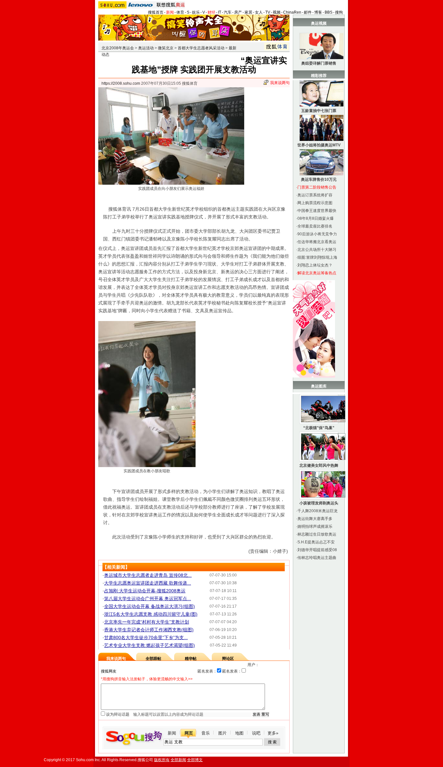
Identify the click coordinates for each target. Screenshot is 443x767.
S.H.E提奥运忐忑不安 (316, 542)
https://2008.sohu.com (121, 83)
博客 (318, 12)
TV (267, 12)
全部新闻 (178, 760)
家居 (248, 12)
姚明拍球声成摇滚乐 (314, 526)
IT (219, 12)
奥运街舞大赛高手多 (314, 518)
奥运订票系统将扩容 (314, 195)
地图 (239, 733)
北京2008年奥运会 (118, 48)
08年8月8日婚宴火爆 (315, 218)
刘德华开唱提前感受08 (317, 550)
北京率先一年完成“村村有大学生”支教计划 (146, 622)
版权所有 (162, 760)
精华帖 (191, 658)
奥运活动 (146, 48)
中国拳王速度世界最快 (316, 210)
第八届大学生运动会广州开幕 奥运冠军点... (147, 598)
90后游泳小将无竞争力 (317, 234)
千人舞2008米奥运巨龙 (317, 511)
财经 (211, 12)
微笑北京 (166, 48)
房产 (238, 12)
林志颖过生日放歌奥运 (316, 534)
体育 (180, 12)
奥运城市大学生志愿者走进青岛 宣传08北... (148, 575)
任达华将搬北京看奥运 (316, 242)
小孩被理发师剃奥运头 (318, 503)
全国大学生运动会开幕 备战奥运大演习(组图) (149, 606)
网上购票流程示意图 (314, 203)
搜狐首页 (155, 12)
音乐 (205, 733)
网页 (189, 733)
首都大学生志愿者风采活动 (201, 48)
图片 (222, 733)
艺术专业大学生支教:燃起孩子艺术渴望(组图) (149, 645)
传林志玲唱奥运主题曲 (316, 557)
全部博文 (195, 760)
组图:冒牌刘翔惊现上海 (317, 257)
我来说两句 (280, 82)
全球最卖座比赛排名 (314, 226)
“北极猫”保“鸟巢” (318, 428)
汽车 (228, 12)
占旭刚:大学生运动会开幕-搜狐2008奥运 (145, 590)
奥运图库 (319, 386)
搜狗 (339, 12)
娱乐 (196, 12)
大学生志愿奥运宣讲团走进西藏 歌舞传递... (147, 583)
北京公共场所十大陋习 (316, 249)
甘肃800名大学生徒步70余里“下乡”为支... (146, 637)
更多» (273, 733)
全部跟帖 (153, 658)
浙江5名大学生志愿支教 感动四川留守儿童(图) (151, 614)
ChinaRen (292, 12)
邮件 (308, 12)
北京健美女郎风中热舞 (318, 465)
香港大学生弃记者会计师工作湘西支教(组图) (149, 629)
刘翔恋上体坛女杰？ (314, 265)
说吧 (256, 733)
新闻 (170, 12)
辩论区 (228, 658)
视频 (277, 12)
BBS (328, 12)
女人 (259, 12)
